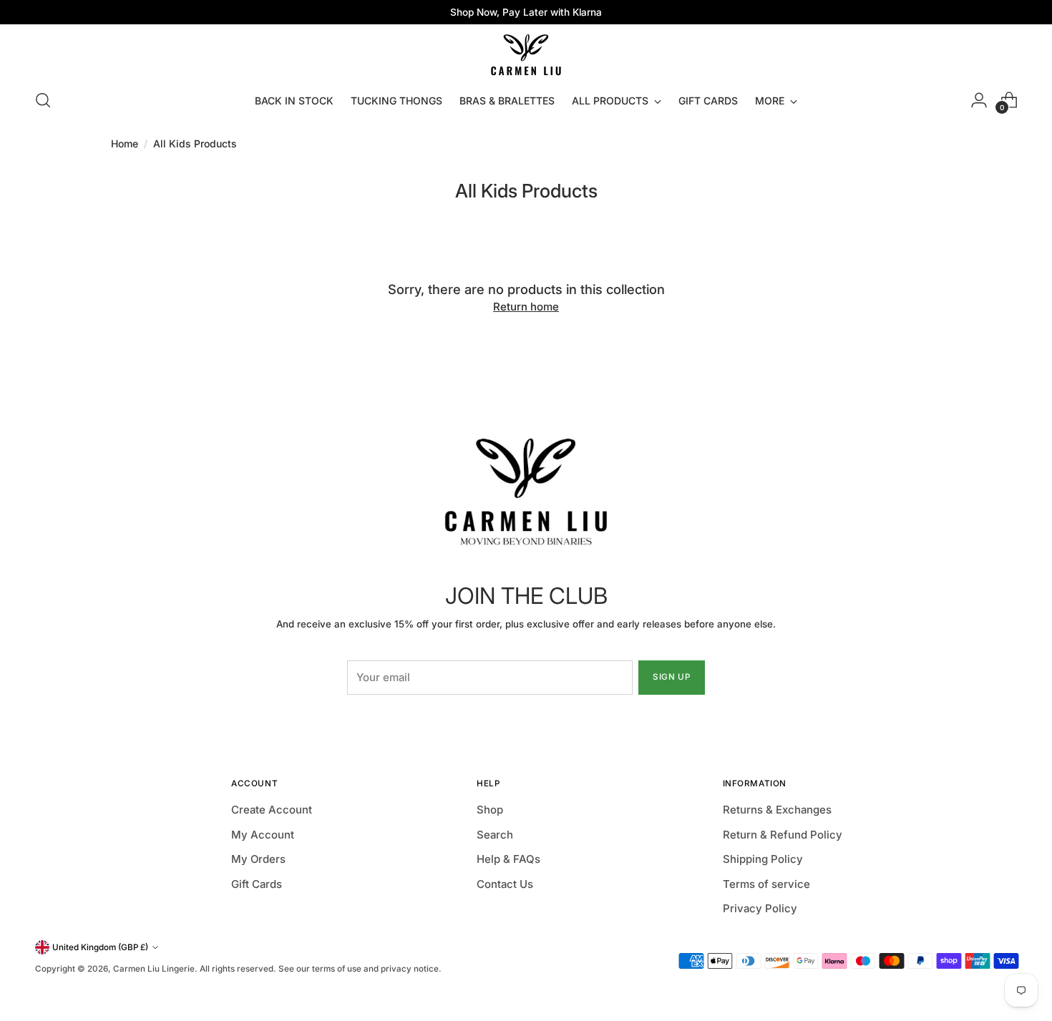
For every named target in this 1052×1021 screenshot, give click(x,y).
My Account (262, 834)
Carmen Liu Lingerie (154, 969)
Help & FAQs (508, 859)
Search (495, 834)
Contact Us (505, 884)
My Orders (258, 859)
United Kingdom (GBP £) (100, 947)
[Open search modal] (43, 100)
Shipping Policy (763, 859)
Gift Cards (256, 884)
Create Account (271, 809)
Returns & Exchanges (777, 809)
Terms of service (766, 884)
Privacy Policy (760, 908)
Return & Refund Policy (782, 834)
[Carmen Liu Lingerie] (526, 51)
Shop (490, 809)
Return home (526, 306)
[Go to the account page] (979, 100)
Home (124, 143)
